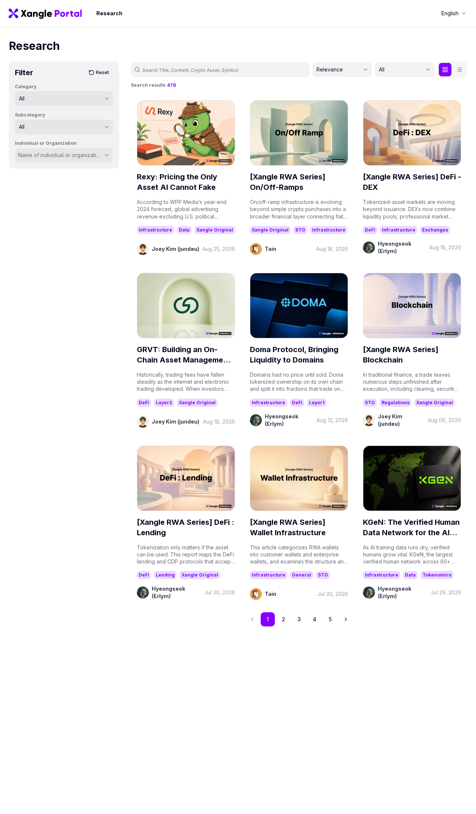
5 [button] (330, 619)
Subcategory (30, 115)
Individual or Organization (46, 143)
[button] (345, 619)
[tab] (445, 69)
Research (109, 13)
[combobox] (453, 13)
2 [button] (283, 619)
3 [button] (299, 619)
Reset (102, 72)
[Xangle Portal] (45, 13)
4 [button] (314, 619)
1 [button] (268, 619)
